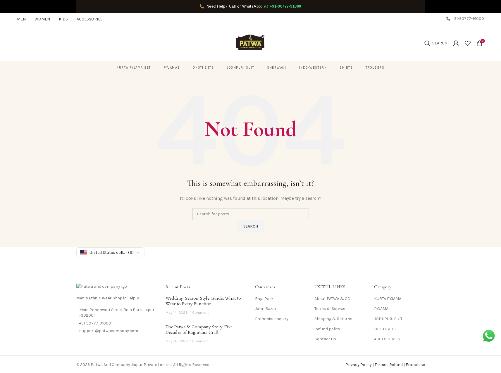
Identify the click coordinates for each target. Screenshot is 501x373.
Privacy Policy (358, 364)
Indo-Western (313, 68)
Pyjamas (172, 68)
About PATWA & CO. (332, 298)
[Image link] (101, 286)
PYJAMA (381, 308)
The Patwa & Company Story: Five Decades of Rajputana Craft (199, 330)
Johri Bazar (265, 308)
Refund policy (327, 329)
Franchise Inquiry (271, 318)
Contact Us (325, 338)
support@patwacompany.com (108, 330)
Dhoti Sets (203, 68)
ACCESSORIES (387, 338)
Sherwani (276, 68)
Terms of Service (329, 308)
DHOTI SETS (385, 329)
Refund (396, 364)
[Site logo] (251, 42)
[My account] (456, 43)
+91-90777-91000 (95, 323)
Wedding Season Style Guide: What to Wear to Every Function (203, 301)
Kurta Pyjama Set (133, 68)
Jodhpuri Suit (240, 68)
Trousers (375, 68)
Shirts (346, 68)
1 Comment (199, 312)
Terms (380, 364)
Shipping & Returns (333, 318)
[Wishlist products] (468, 43)
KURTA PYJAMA (387, 298)
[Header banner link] (250, 6)
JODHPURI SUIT (388, 318)
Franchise (415, 364)
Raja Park (264, 298)
